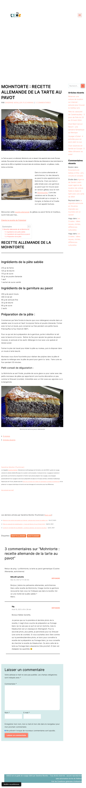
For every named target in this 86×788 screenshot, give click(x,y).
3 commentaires (43, 103)
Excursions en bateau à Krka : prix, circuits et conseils (76, 173)
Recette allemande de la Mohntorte (17, 229)
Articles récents (9, 440)
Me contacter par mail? (7, 490)
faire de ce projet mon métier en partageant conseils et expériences (41, 481)
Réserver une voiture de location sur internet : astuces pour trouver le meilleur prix (25, 520)
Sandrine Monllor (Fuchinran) (19, 103)
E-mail (26, 713)
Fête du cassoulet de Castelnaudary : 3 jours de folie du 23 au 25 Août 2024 (24, 524)
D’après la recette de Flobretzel (13, 220)
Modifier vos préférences (11, 784)
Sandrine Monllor (12, 470)
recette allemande (22, 212)
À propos (6, 436)
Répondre (56, 578)
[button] (80, 15)
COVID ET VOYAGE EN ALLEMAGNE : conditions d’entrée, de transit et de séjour (25, 527)
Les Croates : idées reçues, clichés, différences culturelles (74, 224)
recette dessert (34, 536)
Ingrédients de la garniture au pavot (18, 234)
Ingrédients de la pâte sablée (16, 232)
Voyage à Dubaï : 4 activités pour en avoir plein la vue (75, 139)
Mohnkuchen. (42, 193)
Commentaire (11, 684)
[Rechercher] (83, 86)
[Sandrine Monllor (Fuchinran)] (11, 464)
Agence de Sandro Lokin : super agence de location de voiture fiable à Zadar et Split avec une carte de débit (76, 188)
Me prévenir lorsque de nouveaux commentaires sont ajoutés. (30, 731)
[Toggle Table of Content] (28, 226)
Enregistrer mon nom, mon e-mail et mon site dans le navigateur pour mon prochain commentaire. (32, 725)
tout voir (48, 515)
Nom (7, 713)
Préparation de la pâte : (14, 236)
